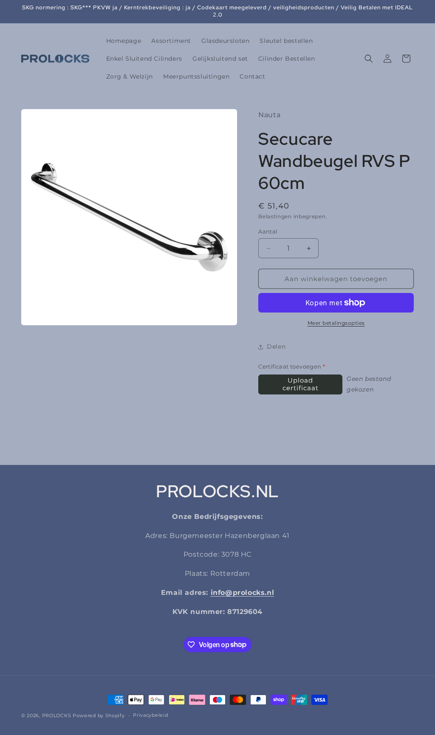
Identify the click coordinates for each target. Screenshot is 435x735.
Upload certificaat (300, 384)
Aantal (267, 231)
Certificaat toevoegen (291, 366)
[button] (368, 58)
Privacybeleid (150, 715)
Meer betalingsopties (336, 323)
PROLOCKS (56, 715)
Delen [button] (276, 346)
